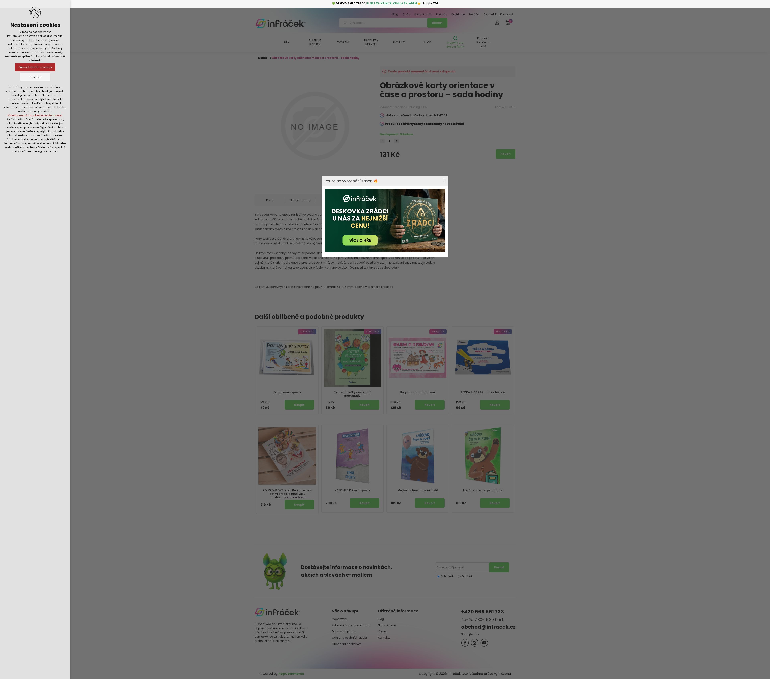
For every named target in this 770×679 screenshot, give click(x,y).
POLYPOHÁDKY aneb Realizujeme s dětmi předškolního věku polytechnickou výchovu (287, 494)
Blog (381, 619)
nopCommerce (291, 673)
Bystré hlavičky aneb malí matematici (352, 394)
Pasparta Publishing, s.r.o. (410, 107)
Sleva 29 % (307, 331)
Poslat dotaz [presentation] (329, 200)
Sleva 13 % (438, 331)
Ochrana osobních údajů (349, 638)
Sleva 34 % (503, 331)
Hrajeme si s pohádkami (417, 392)
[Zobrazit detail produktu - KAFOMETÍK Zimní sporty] (352, 456)
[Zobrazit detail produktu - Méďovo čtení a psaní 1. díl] (483, 456)
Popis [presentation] (269, 200)
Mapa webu (340, 619)
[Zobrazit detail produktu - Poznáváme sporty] (287, 358)
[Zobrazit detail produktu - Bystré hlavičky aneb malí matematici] (352, 358)
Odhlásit (467, 576)
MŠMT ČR (441, 115)
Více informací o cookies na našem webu (35, 115)
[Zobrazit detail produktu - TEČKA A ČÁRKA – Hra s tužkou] (483, 358)
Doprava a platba (344, 631)
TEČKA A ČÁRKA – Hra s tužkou (483, 392)
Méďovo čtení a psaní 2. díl (418, 490)
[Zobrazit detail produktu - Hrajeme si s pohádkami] (418, 358)
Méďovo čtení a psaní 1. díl (483, 490)
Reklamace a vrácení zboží (350, 625)
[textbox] (384, 23)
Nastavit (35, 77)
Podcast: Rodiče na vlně (483, 42)
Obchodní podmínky (346, 644)
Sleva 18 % (372, 331)
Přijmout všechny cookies (35, 67)
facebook (465, 643)
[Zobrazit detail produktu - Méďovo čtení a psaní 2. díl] (418, 456)
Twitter (474, 643)
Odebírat (447, 576)
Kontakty (384, 638)
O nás (382, 631)
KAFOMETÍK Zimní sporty (352, 490)
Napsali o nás (387, 625)
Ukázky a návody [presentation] (300, 200)
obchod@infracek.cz (488, 626)
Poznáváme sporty (287, 392)
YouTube (484, 643)
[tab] (270, 200)
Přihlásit (497, 22)
